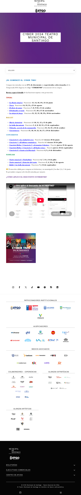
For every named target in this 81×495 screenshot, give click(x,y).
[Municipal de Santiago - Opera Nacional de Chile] (40, 6)
